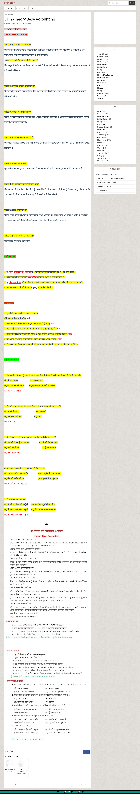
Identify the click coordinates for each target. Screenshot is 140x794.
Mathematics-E (102, 140)
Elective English (102, 62)
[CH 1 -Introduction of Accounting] (22, 763)
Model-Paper (101, 161)
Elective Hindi (101, 64)
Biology (99, 91)
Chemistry (100, 85)
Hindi (99, 156)
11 (8, 8)
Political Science (102, 67)
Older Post (84, 785)
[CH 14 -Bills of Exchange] (10, 763)
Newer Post (11, 785)
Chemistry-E (101, 153)
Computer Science (103, 93)
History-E (100, 132)
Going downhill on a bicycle (107, 174)
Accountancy (8, 14)
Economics (101, 114)
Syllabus (100, 98)
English (99, 111)
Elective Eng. (101, 116)
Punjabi (99, 143)
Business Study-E (103, 127)
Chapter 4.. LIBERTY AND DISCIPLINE (110, 178)
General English (102, 54)
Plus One (9, 3)
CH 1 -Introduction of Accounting (22, 772)
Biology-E (100, 129)
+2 (5, 8)
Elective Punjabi (102, 59)
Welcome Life (101, 96)
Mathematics (101, 83)
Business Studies (103, 77)
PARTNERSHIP (101, 190)
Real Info (67, 792)
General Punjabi (102, 57)
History (99, 70)
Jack (80, 792)
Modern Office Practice (105, 75)
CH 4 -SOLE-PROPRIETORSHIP (107, 182)
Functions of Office (103, 186)
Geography (101, 72)
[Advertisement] (115, 28)
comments (27, 24)
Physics (100, 88)
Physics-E (100, 150)
